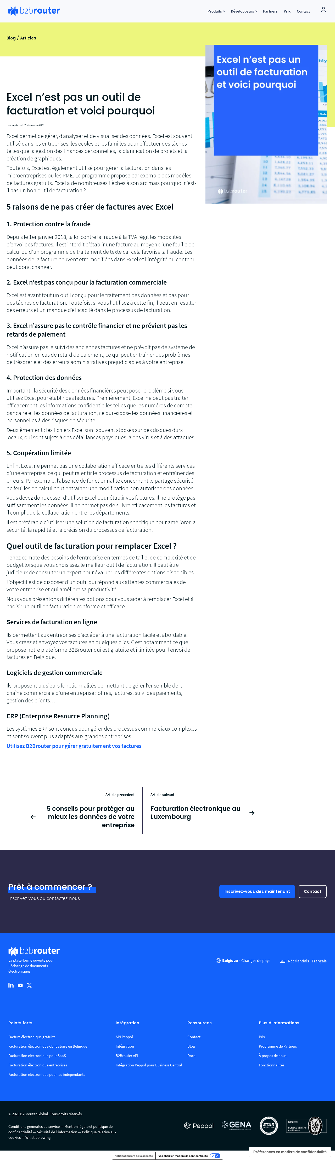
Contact (312, 891)
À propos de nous (272, 1055)
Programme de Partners (278, 1046)
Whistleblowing (38, 1137)
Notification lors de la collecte (134, 1155)
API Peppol (124, 1036)
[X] (29, 985)
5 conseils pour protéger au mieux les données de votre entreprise (91, 817)
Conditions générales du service (34, 1126)
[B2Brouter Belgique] (34, 11)
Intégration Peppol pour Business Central (149, 1064)
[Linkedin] (11, 985)
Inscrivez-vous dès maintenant (257, 891)
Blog (11, 38)
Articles (28, 38)
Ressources (199, 1023)
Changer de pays (255, 960)
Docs (191, 1055)
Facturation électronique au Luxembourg (195, 813)
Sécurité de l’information (57, 1131)
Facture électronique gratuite (31, 1036)
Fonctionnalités (271, 1064)
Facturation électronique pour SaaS (37, 1055)
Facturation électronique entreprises (37, 1064)
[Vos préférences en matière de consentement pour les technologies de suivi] (290, 1152)
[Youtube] (20, 985)
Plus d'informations (279, 1023)
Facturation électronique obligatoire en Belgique (47, 1046)
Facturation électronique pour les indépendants (46, 1074)
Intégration (127, 1023)
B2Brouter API (127, 1055)
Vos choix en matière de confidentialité (183, 1155)
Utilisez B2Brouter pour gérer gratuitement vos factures (74, 745)
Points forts (20, 1023)
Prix (262, 1036)
